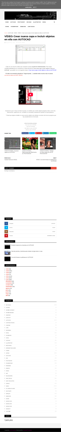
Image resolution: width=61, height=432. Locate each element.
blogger (53, 168)
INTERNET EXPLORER (11, 348)
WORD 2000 (9, 401)
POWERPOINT (14, 26)
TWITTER (10, 227)
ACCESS (8, 307)
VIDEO (15, 32)
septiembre (9, 286)
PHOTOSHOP (21, 22)
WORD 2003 (9, 406)
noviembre (9, 283)
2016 (7, 272)
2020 (7, 270)
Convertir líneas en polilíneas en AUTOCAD (22, 257)
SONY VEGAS (31, 26)
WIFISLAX (8, 393)
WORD (7, 26)
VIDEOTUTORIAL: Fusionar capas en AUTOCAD (11, 151)
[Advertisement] (30, 204)
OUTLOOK (8, 355)
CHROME (8, 325)
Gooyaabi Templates (27, 430)
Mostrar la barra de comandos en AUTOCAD (22, 245)
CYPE (7, 327)
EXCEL (44, 22)
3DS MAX (29, 22)
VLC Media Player (10, 388)
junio (7, 292)
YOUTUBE (11, 235)
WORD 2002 (9, 403)
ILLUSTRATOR (37, 22)
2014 (7, 276)
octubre (8, 285)
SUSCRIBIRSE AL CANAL (51, 235)
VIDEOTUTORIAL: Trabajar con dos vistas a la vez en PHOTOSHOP (46, 152)
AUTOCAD (13, 22)
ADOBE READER (10, 312)
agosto (8, 288)
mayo (7, 293)
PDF (7, 358)
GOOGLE (8, 340)
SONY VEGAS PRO (10, 380)
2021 (7, 269)
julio (7, 290)
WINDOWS (23, 26)
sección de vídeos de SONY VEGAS (13, 75)
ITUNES (7, 350)
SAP (7, 373)
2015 (7, 274)
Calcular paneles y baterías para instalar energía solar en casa (26, 251)
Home (7, 22)
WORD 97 (8, 408)
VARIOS (7, 383)
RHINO (7, 370)
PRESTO (8, 368)
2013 (7, 278)
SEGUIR (54, 227)
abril (7, 295)
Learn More (28, 7)
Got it (34, 7)
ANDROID (8, 315)
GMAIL (7, 337)
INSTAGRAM (11, 231)
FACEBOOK (11, 223)
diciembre (9, 281)
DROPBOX (8, 330)
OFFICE (7, 353)
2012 (7, 279)
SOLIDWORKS (9, 375)
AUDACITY (8, 317)
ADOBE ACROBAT (10, 310)
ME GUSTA (53, 223)
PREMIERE (8, 365)
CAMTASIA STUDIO (10, 322)
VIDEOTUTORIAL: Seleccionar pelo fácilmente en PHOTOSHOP (29, 152)
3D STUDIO (8, 305)
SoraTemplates (12, 430)
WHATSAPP (8, 391)
